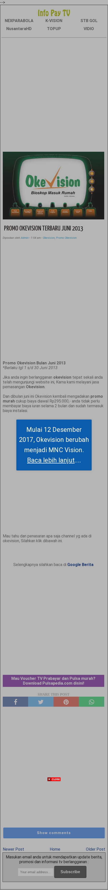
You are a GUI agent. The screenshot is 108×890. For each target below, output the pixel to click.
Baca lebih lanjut (51, 460)
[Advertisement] (54, 836)
